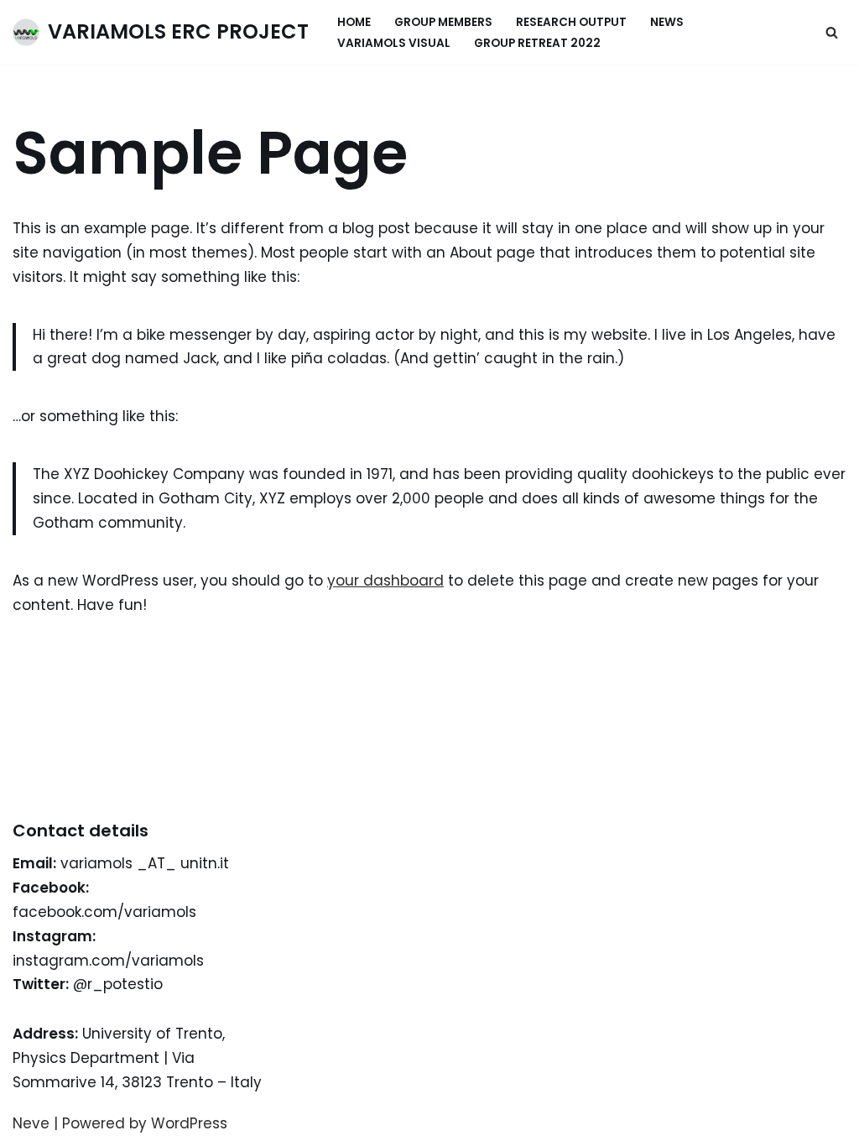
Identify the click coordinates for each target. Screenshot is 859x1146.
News (667, 22)
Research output (571, 22)
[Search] (831, 32)
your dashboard (385, 580)
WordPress (189, 1123)
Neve (31, 1123)
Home (354, 22)
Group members (443, 22)
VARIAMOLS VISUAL (393, 43)
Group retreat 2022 (537, 43)
